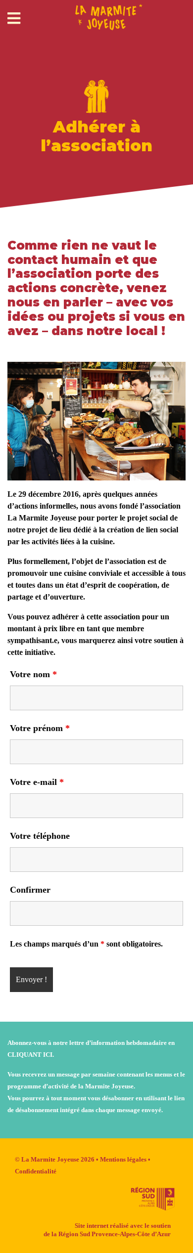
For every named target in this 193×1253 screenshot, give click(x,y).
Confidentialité (35, 1171)
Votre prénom (40, 728)
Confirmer (30, 890)
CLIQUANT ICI (29, 1054)
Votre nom (33, 674)
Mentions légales (123, 1159)
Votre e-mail (37, 782)
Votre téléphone (40, 836)
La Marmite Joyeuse (50, 1159)
